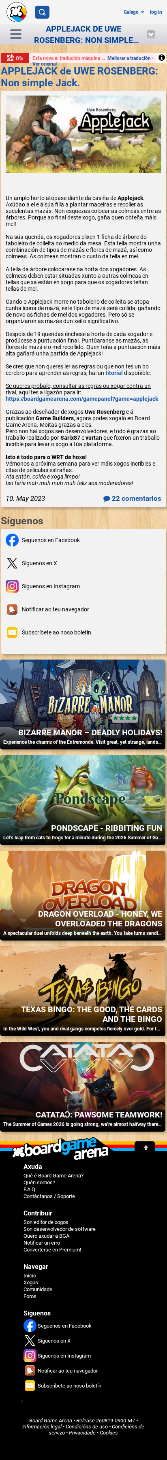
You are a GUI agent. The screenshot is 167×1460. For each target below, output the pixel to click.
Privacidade (82, 1433)
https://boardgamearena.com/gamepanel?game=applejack (82, 399)
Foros (30, 1296)
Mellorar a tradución (129, 58)
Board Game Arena (50, 1420)
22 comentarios (135, 498)
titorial (114, 373)
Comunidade (38, 1289)
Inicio (30, 1276)
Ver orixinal (44, 64)
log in (156, 12)
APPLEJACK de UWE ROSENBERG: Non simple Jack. (79, 77)
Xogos (31, 1282)
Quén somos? (39, 1182)
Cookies (109, 1433)
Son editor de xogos (46, 1222)
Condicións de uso (87, 1427)
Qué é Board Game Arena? (54, 1176)
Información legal (42, 1427)
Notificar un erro (42, 1243)
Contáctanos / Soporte (49, 1196)
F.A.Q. (30, 1189)
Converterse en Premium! (52, 1250)
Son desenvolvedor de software (60, 1229)
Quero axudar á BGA (46, 1236)
